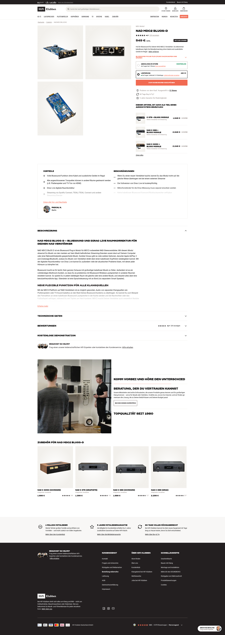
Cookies (164, 585)
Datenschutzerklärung (110, 585)
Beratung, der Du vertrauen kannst (146, 392)
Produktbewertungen (168, 580)
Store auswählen (160, 66)
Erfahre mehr (43, 306)
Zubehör (49, 22)
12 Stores (173, 91)
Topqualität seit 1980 (133, 402)
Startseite (41, 22)
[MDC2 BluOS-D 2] (108, 52)
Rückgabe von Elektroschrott (171, 576)
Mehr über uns (47, 609)
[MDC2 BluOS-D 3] (60, 108)
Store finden (135, 559)
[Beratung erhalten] (218, 628)
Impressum (106, 589)
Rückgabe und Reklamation (112, 567)
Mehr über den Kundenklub (55, 534)
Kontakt (105, 559)
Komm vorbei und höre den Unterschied (149, 383)
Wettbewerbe (136, 576)
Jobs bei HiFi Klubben (139, 580)
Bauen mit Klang (182, 2)
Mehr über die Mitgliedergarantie (109, 534)
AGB (103, 580)
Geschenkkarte (166, 559)
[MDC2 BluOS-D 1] (60, 52)
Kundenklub (135, 567)
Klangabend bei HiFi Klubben (141, 572)
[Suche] (68, 9)
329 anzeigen (154, 35)
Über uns (134, 563)
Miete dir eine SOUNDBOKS (170, 572)
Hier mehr (74, 2)
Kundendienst (170, 2)
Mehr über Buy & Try (152, 534)
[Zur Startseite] (47, 9)
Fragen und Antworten (110, 563)
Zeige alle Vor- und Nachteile (55, 202)
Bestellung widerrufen (110, 572)
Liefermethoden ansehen (171, 75)
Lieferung (105, 576)
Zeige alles (139, 155)
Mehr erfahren (154, 52)
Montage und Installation (170, 567)
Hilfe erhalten (127, 347)
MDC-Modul (140, 26)
